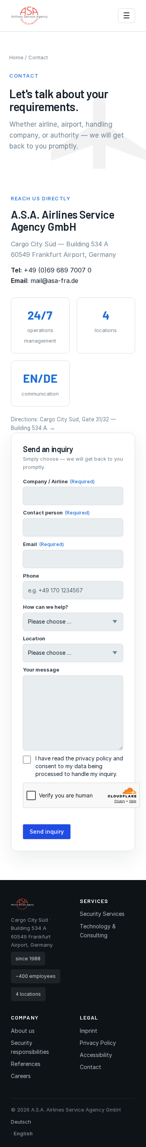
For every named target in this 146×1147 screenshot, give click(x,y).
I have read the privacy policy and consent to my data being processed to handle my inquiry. (79, 766)
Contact (90, 1067)
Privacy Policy (98, 1042)
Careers (21, 1076)
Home (16, 57)
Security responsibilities (30, 1047)
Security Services (102, 913)
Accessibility (96, 1055)
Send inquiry (47, 831)
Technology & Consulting (98, 930)
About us (23, 1030)
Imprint (88, 1030)
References (25, 1063)
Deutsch (21, 1122)
